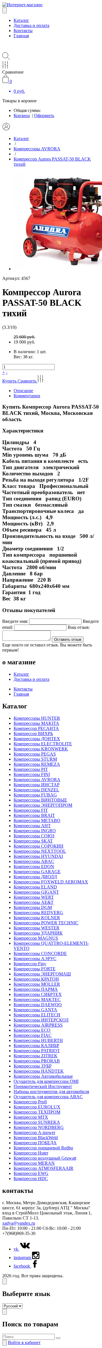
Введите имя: (15, 621)
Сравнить (27, 380)
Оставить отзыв (67, 639)
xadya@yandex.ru (18, 1223)
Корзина (22, 115)
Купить (10, 380)
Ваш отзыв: (79, 627)
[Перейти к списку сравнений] (5, 67)
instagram (23, 1257)
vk (16, 1249)
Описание (23, 390)
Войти (24, 1342)
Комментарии (27, 395)
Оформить (44, 115)
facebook (22, 1266)
